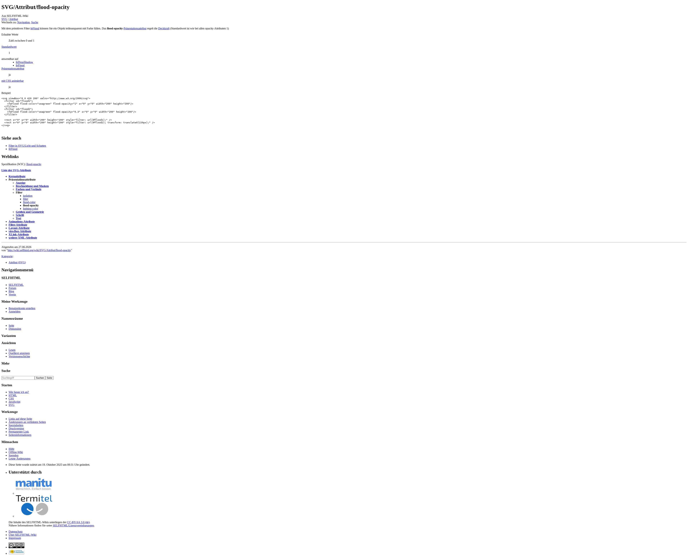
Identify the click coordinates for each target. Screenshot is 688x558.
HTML (13, 395)
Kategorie (7, 256)
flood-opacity (33, 164)
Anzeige (20, 182)
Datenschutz (16, 531)
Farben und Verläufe (28, 189)
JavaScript (14, 401)
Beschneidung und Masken (32, 186)
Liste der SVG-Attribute (16, 170)
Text (18, 218)
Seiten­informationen (20, 434)
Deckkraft (163, 28)
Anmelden (14, 311)
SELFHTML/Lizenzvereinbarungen (73, 525)
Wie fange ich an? (19, 392)
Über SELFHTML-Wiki (22, 534)
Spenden (13, 455)
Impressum (15, 538)
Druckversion (16, 428)
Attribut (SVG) (17, 262)
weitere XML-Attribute (23, 237)
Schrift (20, 215)
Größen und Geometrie (30, 211)
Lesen (12, 349)
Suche (34, 22)
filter (25, 198)
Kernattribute (17, 176)
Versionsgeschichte (19, 356)
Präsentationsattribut (135, 28)
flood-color (29, 202)
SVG (4, 19)
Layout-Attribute (19, 228)
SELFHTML (16, 284)
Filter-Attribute (18, 224)
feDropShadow (24, 62)
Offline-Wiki (16, 452)
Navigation (23, 22)
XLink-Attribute (19, 234)
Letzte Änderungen (19, 458)
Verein (12, 294)
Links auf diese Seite (20, 418)
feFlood (34, 28)
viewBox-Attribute (20, 231)
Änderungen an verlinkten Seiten (27, 422)
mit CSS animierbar (12, 80)
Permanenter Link (19, 431)
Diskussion (15, 328)
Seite (11, 325)
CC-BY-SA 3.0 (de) (78, 522)
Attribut (13, 19)
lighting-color (30, 208)
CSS (11, 398)
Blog (11, 291)
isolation (27, 195)
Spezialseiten (16, 425)
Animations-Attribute (22, 221)
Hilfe (11, 448)
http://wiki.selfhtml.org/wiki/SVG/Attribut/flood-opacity (39, 250)
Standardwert (8, 46)
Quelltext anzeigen (19, 353)
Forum (12, 288)
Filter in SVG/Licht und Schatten (27, 145)
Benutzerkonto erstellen (22, 308)
